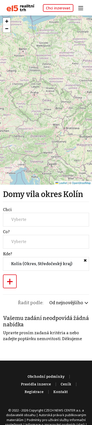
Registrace (34, 392)
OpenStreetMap (81, 183)
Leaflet (62, 183)
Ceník (66, 384)
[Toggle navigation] (82, 7)
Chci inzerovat (58, 8)
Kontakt (60, 392)
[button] (6, 21)
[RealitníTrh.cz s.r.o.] (18, 7)
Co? (6, 231)
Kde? (7, 254)
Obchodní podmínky (46, 377)
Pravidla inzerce (36, 384)
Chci (7, 209)
